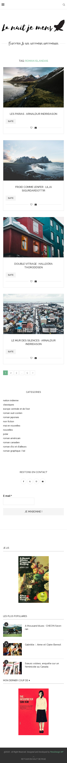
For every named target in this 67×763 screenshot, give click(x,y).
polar (5, 434)
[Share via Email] (36, 127)
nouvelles (8, 429)
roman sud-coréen (12, 413)
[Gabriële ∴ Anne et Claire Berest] (12, 649)
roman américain (11, 438)
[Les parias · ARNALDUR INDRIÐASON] (33, 87)
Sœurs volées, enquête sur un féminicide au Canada (42, 665)
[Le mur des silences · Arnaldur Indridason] (33, 314)
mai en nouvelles (11, 425)
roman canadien (11, 442)
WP (62, 752)
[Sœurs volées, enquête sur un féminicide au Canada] (12, 668)
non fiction (8, 421)
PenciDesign (55, 752)
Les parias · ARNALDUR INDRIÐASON (33, 113)
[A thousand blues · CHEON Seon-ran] (12, 630)
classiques (8, 404)
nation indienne (11, 400)
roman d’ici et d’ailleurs (14, 446)
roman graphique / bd (14, 450)
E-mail (7, 495)
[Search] (63, 4)
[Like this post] (31, 127)
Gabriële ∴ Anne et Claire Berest (43, 644)
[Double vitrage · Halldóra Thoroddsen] (33, 237)
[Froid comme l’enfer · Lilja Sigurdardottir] (33, 160)
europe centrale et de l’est (16, 408)
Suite (10, 121)
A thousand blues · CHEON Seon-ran (43, 627)
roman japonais (11, 417)
